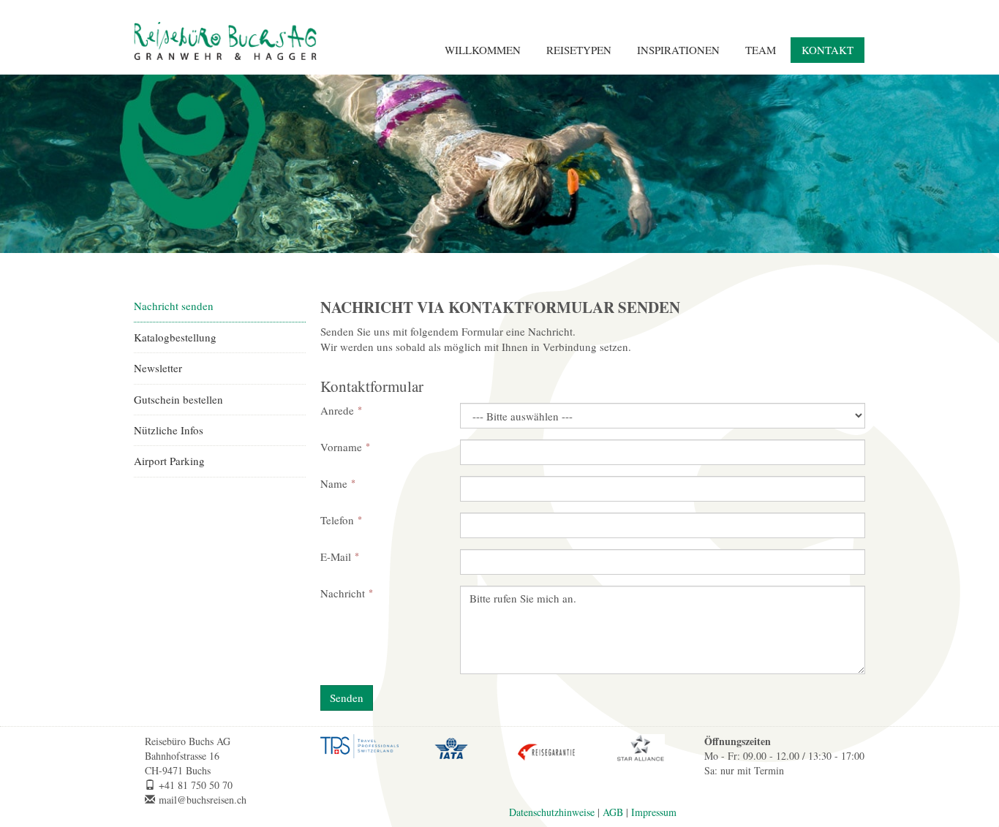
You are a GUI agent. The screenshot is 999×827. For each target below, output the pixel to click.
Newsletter (158, 367)
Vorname (341, 446)
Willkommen (483, 49)
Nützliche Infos (168, 430)
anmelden (707, 798)
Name (333, 483)
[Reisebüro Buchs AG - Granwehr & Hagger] (225, 41)
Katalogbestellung (175, 337)
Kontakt (827, 49)
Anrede (337, 410)
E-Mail (335, 556)
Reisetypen (578, 49)
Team (760, 49)
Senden (346, 697)
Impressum (653, 812)
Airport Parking (169, 460)
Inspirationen (678, 49)
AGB (613, 812)
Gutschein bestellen (178, 399)
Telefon (337, 520)
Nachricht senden (174, 305)
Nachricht (342, 593)
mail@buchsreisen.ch (202, 800)
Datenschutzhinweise (552, 812)
